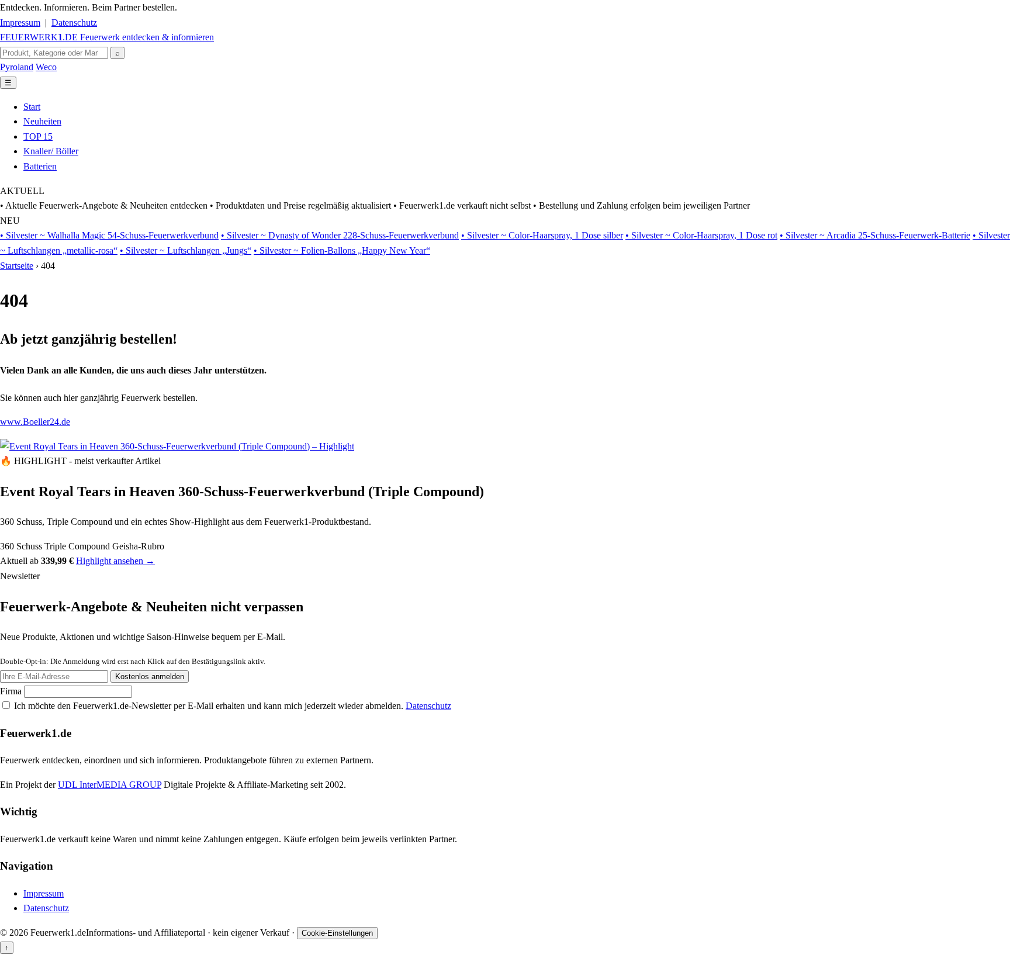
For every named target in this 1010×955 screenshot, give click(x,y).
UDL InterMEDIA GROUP (109, 785)
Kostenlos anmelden (149, 676)
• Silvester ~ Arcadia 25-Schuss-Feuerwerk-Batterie (875, 235)
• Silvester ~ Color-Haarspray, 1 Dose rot (701, 235)
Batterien (40, 166)
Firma (12, 691)
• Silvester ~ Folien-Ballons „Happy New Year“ (342, 250)
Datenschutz (74, 22)
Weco (46, 67)
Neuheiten (42, 121)
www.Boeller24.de (35, 422)
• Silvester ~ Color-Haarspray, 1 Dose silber (542, 235)
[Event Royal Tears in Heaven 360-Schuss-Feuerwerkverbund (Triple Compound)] (177, 446)
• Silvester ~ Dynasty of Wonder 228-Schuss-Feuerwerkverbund (340, 235)
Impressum (20, 22)
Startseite (16, 266)
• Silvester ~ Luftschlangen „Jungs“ (185, 250)
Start (31, 107)
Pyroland (16, 67)
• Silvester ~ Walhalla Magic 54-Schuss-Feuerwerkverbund (109, 235)
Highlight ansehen (115, 561)
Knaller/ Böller (50, 151)
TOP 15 (38, 136)
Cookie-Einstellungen (337, 933)
